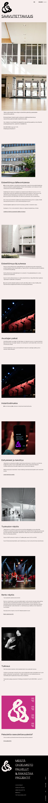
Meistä (20, 760)
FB (45, 791)
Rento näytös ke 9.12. (9, 614)
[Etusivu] (6, 7)
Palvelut (22, 769)
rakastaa (24, 773)
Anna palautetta (7, 740)
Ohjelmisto (24, 765)
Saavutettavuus (19, 787)
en (34, 2)
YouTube (45, 785)
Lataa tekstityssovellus (9, 474)
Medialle (17, 792)
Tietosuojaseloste (20, 795)
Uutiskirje (45, 798)
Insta (45, 778)
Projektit (22, 777)
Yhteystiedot (19, 785)
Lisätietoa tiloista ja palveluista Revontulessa (14, 211)
